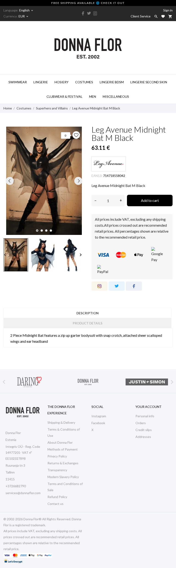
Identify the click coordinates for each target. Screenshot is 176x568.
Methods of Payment (62, 449)
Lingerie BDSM (112, 82)
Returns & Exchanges (62, 463)
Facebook (98, 423)
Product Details (87, 323)
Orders (140, 423)
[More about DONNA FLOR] (88, 382)
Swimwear (17, 82)
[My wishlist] (163, 16)
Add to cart (150, 200)
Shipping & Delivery (61, 422)
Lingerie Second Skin (148, 82)
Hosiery (62, 82)
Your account (148, 407)
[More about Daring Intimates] (29, 382)
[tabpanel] (44, 181)
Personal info (144, 416)
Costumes (84, 82)
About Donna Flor (60, 442)
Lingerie (40, 82)
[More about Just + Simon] (146, 382)
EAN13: (96, 176)
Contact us (55, 504)
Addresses (143, 437)
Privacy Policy (57, 456)
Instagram (98, 416)
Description (88, 313)
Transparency (57, 470)
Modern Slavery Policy (63, 477)
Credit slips (143, 430)
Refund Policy (57, 497)
